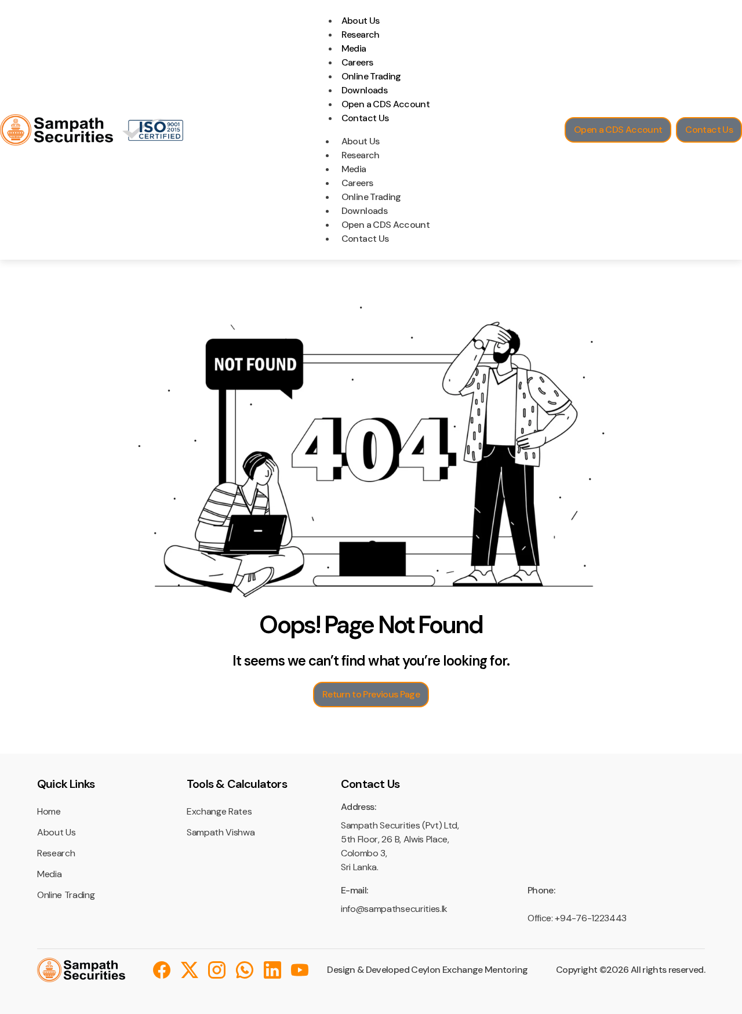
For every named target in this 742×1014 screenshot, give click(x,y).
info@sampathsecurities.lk (394, 909)
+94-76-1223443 (591, 918)
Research (360, 34)
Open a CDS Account (385, 104)
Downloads (364, 90)
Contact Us (365, 118)
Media (353, 48)
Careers (357, 62)
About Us (360, 20)
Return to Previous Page (371, 694)
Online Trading (371, 76)
